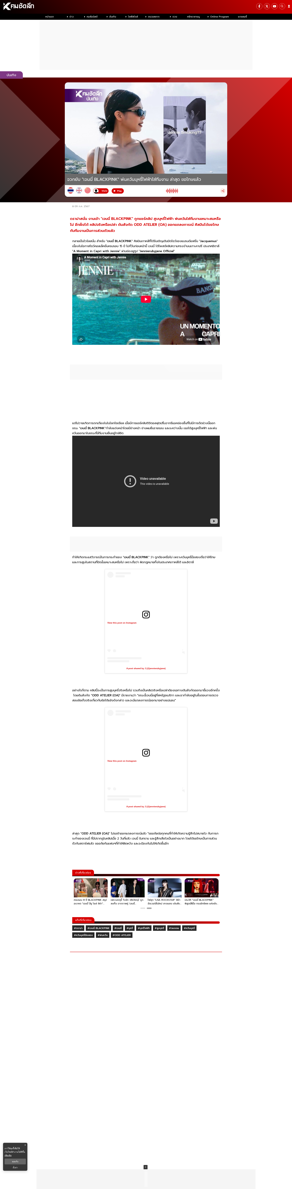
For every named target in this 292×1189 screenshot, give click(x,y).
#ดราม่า (78, 928)
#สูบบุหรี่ (159, 928)
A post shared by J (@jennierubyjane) (146, 668)
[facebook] (259, 6)
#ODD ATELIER (122, 935)
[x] (267, 6)
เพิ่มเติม (8, 1155)
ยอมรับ (15, 1161)
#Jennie (174, 928)
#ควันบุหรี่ (189, 928)
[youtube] (274, 6)
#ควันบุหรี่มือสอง (83, 935)
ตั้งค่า (15, 1167)
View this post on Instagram (121, 623)
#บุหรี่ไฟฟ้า (144, 928)
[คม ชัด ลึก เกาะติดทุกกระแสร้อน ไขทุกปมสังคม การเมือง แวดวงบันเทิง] (146, 6)
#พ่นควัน (103, 935)
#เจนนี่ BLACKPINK (98, 928)
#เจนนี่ (118, 928)
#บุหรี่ (130, 928)
